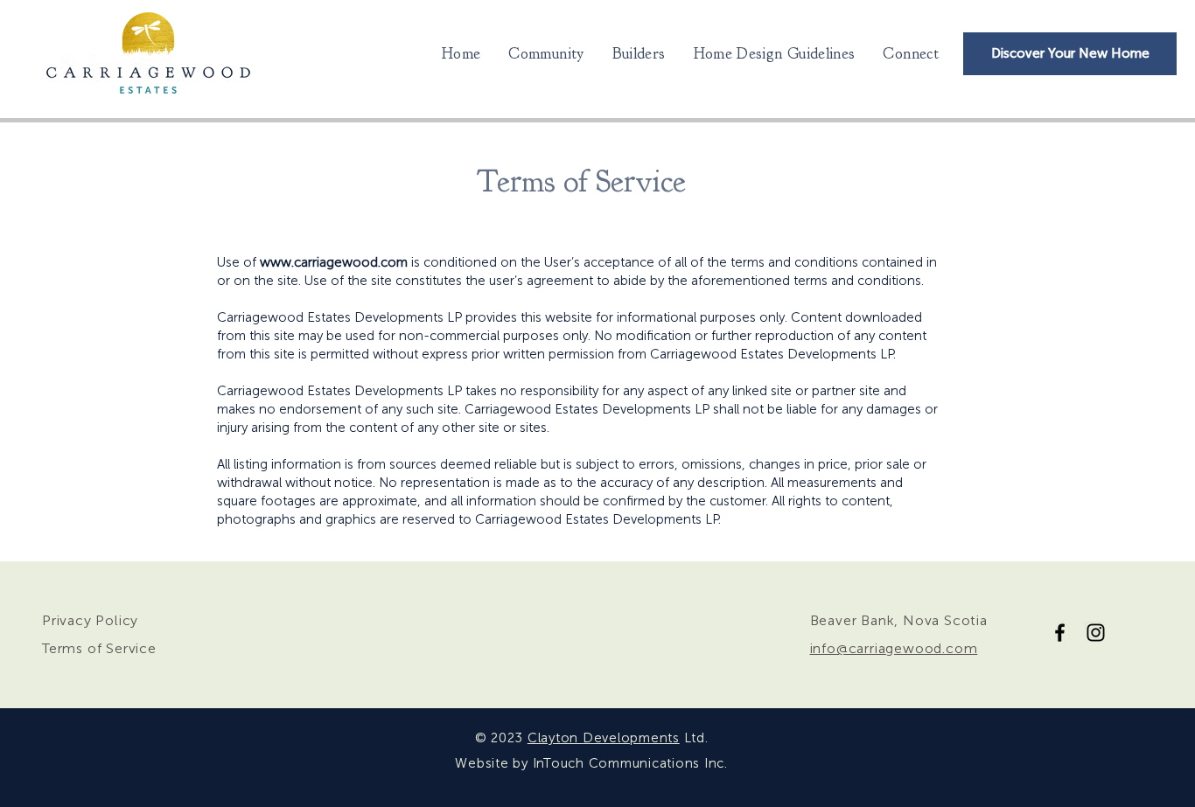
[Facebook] (1060, 632)
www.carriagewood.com (334, 262)
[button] (774, 53)
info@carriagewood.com (894, 648)
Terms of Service (99, 648)
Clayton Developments (604, 738)
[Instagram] (1096, 632)
